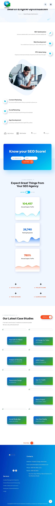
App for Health (40, 380)
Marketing (12, 361)
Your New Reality (41, 419)
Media (10, 341)
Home (20, 14)
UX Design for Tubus (42, 340)
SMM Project (40, 360)
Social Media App (15, 419)
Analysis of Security (15, 360)
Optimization (16, 341)
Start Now (26, 162)
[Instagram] (16, 471)
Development (39, 342)
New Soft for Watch (15, 340)
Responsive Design (15, 380)
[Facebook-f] (13, 471)
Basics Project (40, 399)
